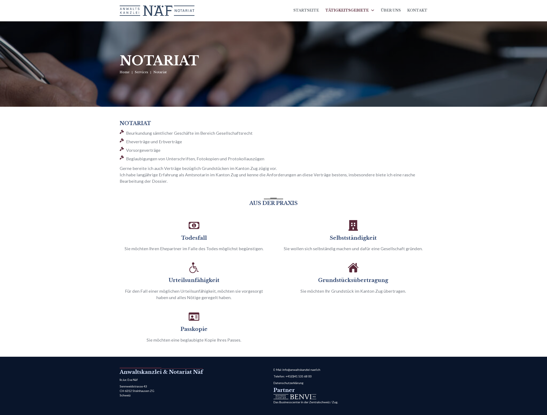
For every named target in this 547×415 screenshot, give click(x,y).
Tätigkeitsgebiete (347, 10)
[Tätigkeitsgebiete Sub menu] (372, 10)
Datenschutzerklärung (288, 383)
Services (141, 72)
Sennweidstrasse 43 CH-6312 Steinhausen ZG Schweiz (137, 390)
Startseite (306, 10)
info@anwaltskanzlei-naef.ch (301, 369)
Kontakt (417, 10)
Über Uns (391, 10)
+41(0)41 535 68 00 (298, 376)
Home (124, 72)
